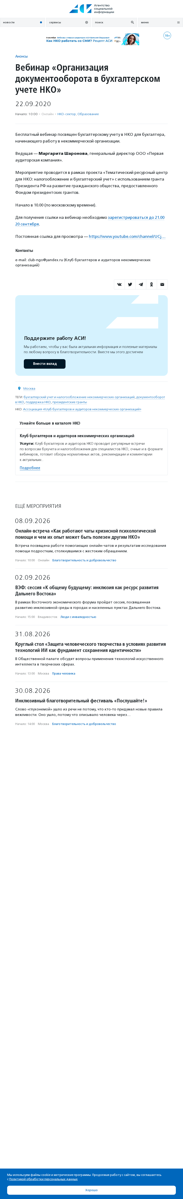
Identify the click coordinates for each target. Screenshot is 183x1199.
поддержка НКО (38, 402)
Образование (88, 114)
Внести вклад (45, 364)
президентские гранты (69, 402)
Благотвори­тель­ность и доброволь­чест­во (84, 560)
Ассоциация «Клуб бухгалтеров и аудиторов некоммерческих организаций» (82, 409)
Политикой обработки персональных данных (43, 1179)
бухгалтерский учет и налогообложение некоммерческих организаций (79, 397)
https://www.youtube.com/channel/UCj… (127, 236)
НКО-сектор (66, 114)
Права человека (63, 673)
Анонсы (21, 56)
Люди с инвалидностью (78, 617)
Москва (29, 389)
